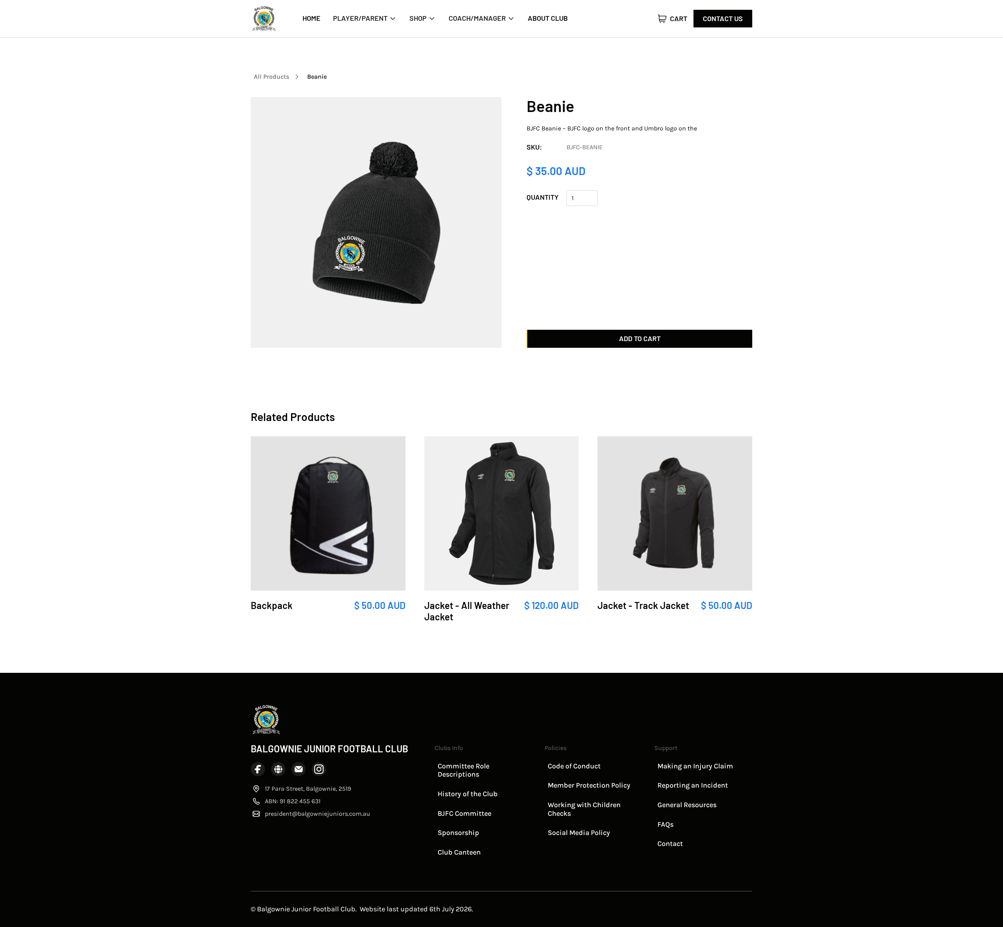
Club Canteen (459, 852)
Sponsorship (458, 832)
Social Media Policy (579, 832)
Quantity (543, 197)
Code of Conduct (574, 766)
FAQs (665, 824)
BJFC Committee (464, 813)
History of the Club (468, 794)
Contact (670, 843)
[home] (264, 18)
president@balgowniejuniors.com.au (317, 813)
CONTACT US (723, 18)
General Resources (687, 805)
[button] (365, 18)
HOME (311, 18)
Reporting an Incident (692, 785)
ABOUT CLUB (548, 18)
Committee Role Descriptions (463, 770)
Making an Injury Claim (695, 766)
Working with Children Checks (584, 809)
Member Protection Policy (589, 785)
